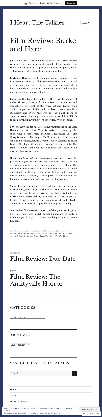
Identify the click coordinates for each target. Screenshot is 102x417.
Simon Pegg (39, 236)
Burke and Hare (42, 231)
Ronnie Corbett (26, 236)
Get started (71, 3)
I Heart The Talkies (37, 22)
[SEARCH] (74, 373)
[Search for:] (41, 373)
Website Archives (19, 401)
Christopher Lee (57, 231)
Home (13, 389)
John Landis (48, 233)
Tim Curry (50, 236)
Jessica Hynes (36, 233)
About (13, 395)
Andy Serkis (28, 231)
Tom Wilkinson (62, 236)
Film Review (15, 231)
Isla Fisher (25, 233)
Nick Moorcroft (61, 233)
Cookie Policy (56, 413)
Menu (86, 23)
